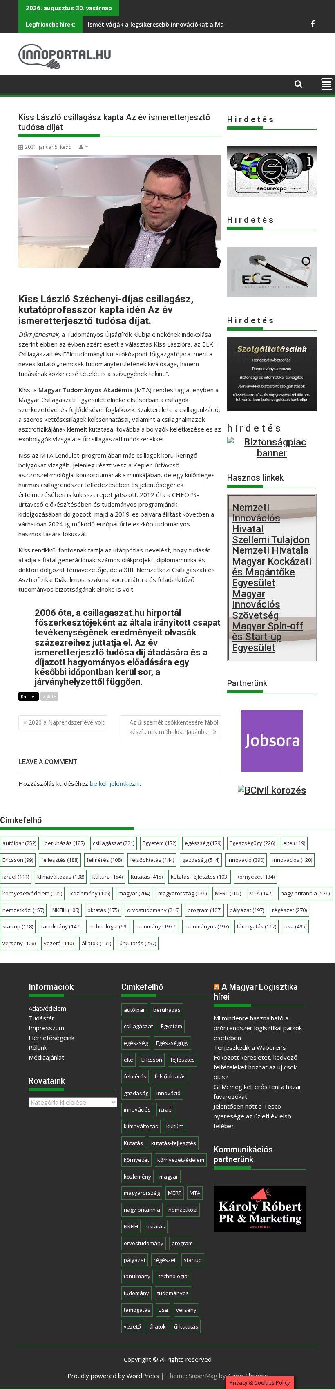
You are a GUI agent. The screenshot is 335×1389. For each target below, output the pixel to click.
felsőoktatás (152, 859)
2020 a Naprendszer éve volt (67, 722)
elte (294, 843)
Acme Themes (248, 1375)
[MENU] (327, 84)
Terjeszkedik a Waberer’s (250, 1047)
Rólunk (38, 1047)
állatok (96, 943)
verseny (19, 943)
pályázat (247, 910)
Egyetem (159, 843)
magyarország (182, 893)
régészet (289, 910)
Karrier (28, 696)
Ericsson (17, 859)
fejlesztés (59, 859)
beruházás (65, 843)
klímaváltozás (60, 876)
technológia (108, 926)
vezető (59, 943)
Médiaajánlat (46, 1057)
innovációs (292, 859)
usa (295, 926)
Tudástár (41, 1018)
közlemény (90, 893)
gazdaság (200, 859)
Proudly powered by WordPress (113, 1375)
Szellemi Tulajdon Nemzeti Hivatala (271, 545)
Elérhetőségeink (51, 1037)
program (204, 910)
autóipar (19, 843)
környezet (256, 876)
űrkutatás (137, 943)
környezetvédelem (32, 893)
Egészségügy (252, 843)
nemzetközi (23, 910)
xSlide (49, 696)
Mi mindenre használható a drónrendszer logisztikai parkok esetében (258, 1028)
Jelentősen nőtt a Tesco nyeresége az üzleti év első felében (252, 1116)
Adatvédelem (47, 1008)
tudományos (207, 926)
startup (17, 926)
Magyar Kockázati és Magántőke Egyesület (271, 572)
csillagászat (113, 843)
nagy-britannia (305, 893)
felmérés (104, 859)
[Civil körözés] (272, 790)
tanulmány (60, 926)
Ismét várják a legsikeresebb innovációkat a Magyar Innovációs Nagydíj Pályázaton (207, 24)
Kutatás (147, 876)
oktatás (103, 910)
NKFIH (65, 910)
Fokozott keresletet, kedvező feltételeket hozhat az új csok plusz (255, 1067)
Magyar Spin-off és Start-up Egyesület (267, 636)
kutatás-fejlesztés (199, 876)
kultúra (107, 876)
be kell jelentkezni (115, 783)
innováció (246, 859)
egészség (203, 843)
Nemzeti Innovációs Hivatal (256, 518)
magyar (134, 893)
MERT (228, 893)
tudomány (156, 926)
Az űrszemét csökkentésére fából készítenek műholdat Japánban (174, 726)
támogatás (256, 926)
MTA (260, 893)
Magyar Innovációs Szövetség (256, 604)
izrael (15, 876)
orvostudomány (153, 910)
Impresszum (46, 1028)
